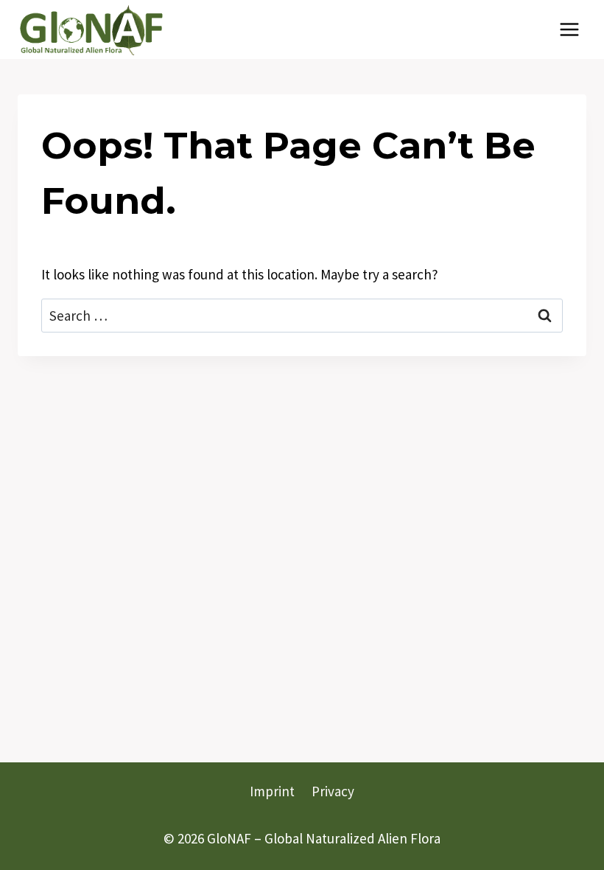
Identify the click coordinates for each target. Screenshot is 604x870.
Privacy (333, 791)
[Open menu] (569, 29)
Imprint (272, 791)
